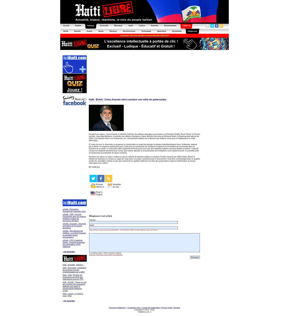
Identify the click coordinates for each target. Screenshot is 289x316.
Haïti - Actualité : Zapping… (74, 265)
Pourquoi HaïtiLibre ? (117, 308)
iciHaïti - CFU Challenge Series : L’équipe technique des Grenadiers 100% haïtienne (74, 243)
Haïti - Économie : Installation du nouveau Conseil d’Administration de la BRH (74, 270)
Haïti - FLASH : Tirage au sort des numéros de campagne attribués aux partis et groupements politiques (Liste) (74, 286)
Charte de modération (151, 308)
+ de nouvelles (69, 252)
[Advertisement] (74, 153)
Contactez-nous (134, 308)
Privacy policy (167, 308)
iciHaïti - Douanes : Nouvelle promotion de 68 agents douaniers (74, 226)
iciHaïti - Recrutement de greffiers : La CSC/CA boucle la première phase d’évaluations (74, 234)
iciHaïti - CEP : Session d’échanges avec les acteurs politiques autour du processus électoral (74, 217)
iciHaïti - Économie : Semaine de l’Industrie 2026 (74, 210)
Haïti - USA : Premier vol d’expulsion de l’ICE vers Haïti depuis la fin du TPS (73, 277)
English (177, 308)
